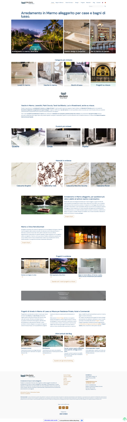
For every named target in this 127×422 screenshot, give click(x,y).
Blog (94, 2)
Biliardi (65, 379)
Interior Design (60, 318)
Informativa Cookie (35, 392)
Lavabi (65, 378)
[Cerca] (105, 6)
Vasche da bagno (68, 376)
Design (76, 2)
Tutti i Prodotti (67, 381)
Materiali (88, 2)
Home (52, 2)
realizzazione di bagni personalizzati (88, 324)
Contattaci (63, 298)
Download (66, 383)
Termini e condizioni (25, 393)
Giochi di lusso (69, 2)
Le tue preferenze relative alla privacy (69, 420)
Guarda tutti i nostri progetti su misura (63, 281)
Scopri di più (69, 216)
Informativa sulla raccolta (50, 420)
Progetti (83, 2)
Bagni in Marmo (59, 2)
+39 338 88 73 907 (90, 383)
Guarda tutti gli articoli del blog (63, 361)
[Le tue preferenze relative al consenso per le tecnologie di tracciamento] (124, 419)
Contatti (98, 2)
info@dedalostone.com (91, 381)
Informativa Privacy (25, 392)
